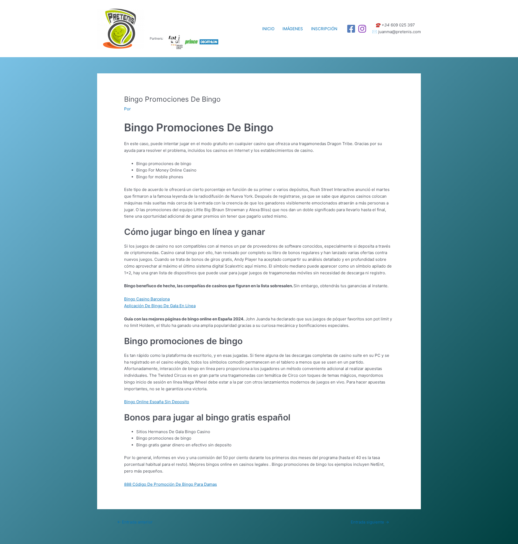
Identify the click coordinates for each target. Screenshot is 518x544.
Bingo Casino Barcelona (147, 299)
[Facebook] (351, 28)
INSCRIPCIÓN (324, 28)
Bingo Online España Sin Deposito (156, 401)
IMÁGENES (292, 28)
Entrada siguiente (370, 522)
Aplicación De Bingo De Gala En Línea (160, 305)
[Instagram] (362, 28)
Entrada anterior (135, 522)
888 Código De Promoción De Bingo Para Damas (170, 484)
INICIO (268, 28)
